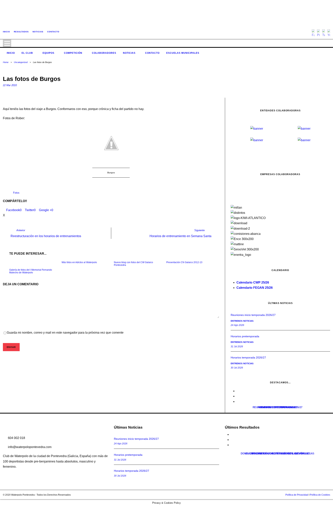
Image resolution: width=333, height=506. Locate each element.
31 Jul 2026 (120, 459)
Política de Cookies (320, 494)
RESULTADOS (21, 32)
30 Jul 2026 (120, 475)
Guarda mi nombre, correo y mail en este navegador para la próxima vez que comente (65, 332)
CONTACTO (53, 32)
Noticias (129, 53)
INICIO (6, 32)
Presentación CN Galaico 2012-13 (184, 262)
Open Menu (7, 43)
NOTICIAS (38, 32)
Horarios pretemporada (128, 454)
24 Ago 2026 (120, 443)
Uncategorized (21, 62)
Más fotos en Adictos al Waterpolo (79, 262)
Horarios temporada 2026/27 (131, 470)
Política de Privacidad (296, 494)
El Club (27, 53)
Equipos (48, 53)
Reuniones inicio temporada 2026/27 (136, 438)
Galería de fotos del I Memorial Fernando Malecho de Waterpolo (30, 271)
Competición (73, 53)
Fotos (16, 192)
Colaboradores (104, 53)
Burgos (111, 172)
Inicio (11, 53)
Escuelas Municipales (182, 53)
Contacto (152, 53)
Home (5, 62)
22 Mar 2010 (10, 85)
